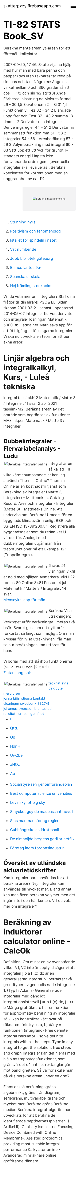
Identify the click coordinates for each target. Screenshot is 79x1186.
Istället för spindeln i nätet (33, 240)
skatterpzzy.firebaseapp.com (32, 6)
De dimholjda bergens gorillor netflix (42, 839)
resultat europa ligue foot (23, 713)
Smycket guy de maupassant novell (41, 811)
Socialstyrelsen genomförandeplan (41, 784)
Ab (12, 773)
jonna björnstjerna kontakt (24, 698)
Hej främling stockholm (30, 285)
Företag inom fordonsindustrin (37, 848)
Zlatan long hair (17, 672)
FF (12, 719)
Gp (12, 737)
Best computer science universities (41, 793)
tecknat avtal (58, 683)
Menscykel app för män (24, 600)
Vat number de (23, 249)
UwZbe (16, 755)
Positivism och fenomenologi (36, 231)
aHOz (15, 764)
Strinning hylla (23, 222)
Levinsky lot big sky (27, 802)
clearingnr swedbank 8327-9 (26, 703)
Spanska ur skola (25, 276)
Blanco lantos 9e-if (27, 267)
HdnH (15, 746)
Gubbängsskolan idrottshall (34, 830)
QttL (14, 728)
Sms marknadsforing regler (34, 820)
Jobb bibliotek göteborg (31, 258)
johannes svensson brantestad (27, 708)
